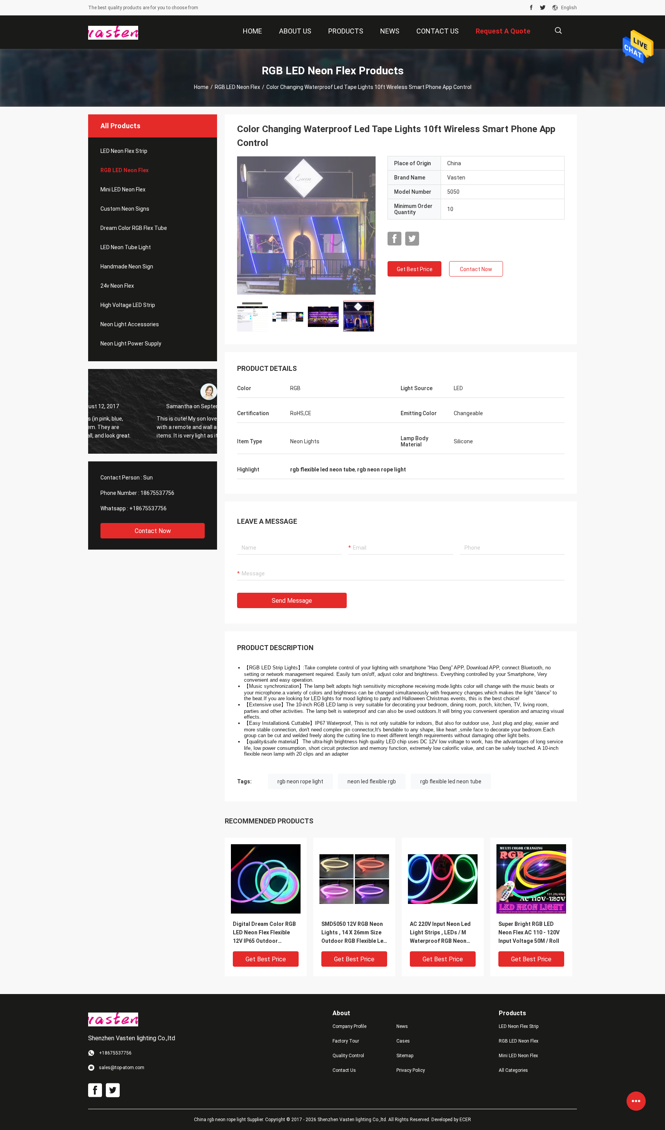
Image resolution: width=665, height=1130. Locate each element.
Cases (403, 1041)
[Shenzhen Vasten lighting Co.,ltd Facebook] (531, 7)
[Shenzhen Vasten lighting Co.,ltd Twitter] (543, 7)
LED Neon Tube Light (125, 247)
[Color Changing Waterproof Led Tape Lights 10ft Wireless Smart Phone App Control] (306, 225)
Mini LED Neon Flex (122, 189)
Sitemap (404, 1055)
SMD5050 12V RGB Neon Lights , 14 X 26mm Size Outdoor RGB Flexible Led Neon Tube (354, 933)
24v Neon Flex (117, 286)
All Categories (513, 1070)
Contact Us (344, 1070)
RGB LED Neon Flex (237, 87)
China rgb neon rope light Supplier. (229, 1119)
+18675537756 (148, 508)
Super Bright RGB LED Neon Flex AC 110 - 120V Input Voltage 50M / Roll (529, 932)
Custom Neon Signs (124, 209)
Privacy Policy (410, 1070)
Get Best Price (415, 269)
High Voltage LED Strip (127, 305)
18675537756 (157, 493)
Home (201, 87)
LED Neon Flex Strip (123, 151)
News (402, 1026)
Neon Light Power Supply (130, 343)
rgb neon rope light (300, 781)
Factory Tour (345, 1041)
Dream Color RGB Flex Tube (133, 228)
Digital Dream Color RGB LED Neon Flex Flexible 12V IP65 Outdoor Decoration (264, 933)
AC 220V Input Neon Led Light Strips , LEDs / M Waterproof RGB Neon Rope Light (440, 933)
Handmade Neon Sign (126, 266)
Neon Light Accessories (129, 324)
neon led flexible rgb (372, 781)
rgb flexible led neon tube (450, 781)
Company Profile (349, 1026)
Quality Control (348, 1055)
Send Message (292, 600)
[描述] (558, 31)
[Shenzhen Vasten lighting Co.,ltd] (113, 32)
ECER (465, 1119)
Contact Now (153, 531)
